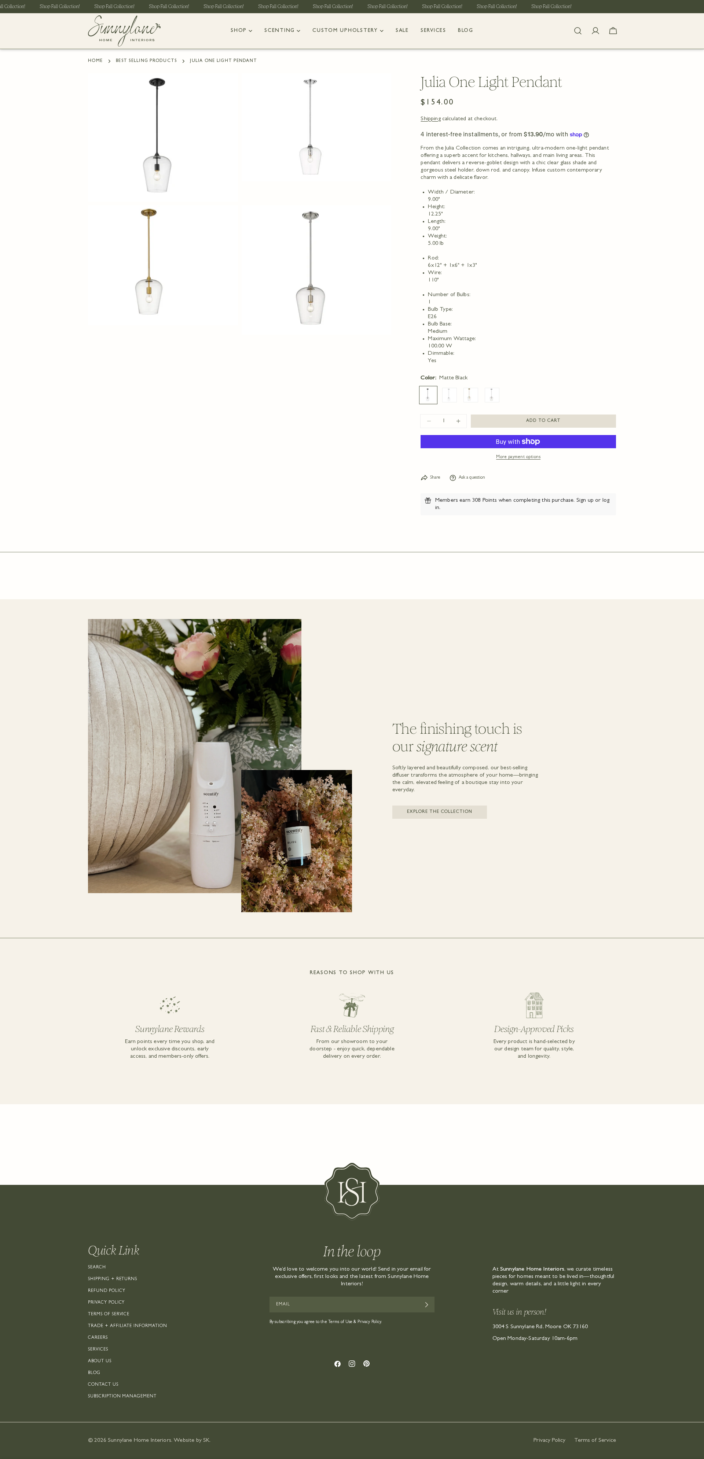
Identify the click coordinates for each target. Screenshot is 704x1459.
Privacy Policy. (370, 1322)
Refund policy (106, 1291)
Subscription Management (122, 1396)
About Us (99, 1361)
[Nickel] (492, 395)
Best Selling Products (146, 61)
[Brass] (470, 395)
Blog (94, 1373)
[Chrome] (449, 395)
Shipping (430, 119)
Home (95, 61)
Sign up (585, 501)
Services (98, 1350)
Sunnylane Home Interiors (139, 1441)
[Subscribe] (426, 1305)
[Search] (578, 30)
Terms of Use (340, 1322)
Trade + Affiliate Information (127, 1326)
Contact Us (103, 1385)
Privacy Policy (106, 1303)
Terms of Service (108, 1314)
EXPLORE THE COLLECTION (439, 812)
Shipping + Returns (112, 1279)
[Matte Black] (428, 395)
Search (97, 1267)
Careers (98, 1338)
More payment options (518, 457)
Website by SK (191, 1441)
